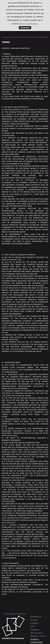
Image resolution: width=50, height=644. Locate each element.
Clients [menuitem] (34, 623)
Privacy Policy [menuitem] (38, 636)
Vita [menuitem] (32, 627)
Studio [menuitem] (34, 620)
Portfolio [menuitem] (35, 617)
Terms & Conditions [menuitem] (36, 641)
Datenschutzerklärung (28, 24)
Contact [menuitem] (34, 630)
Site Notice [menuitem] (36, 633)
